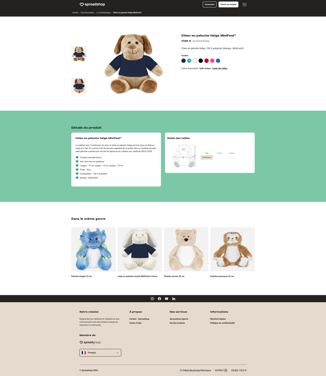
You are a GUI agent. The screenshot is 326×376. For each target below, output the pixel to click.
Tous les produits (87, 13)
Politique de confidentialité (222, 323)
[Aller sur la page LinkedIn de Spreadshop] (173, 298)
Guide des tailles (219, 68)
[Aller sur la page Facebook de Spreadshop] (159, 298)
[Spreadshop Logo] (92, 4)
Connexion (209, 4)
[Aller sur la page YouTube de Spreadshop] (166, 298)
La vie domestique (103, 13)
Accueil (75, 13)
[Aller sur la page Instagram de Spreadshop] (152, 298)
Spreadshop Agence (179, 319)
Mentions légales (218, 319)
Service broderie (177, 323)
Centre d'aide (135, 323)
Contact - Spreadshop (139, 319)
